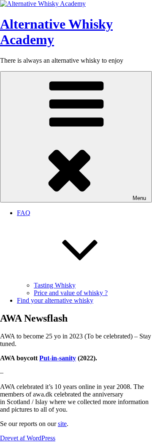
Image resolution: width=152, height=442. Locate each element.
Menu (139, 198)
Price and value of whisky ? (71, 292)
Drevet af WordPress (27, 438)
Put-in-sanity (57, 358)
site (62, 423)
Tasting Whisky (55, 285)
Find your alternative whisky (55, 300)
